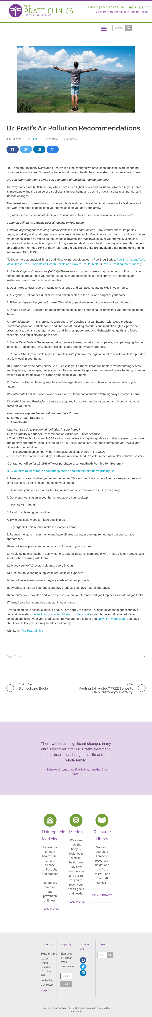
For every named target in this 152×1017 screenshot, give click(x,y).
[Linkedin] (83, 973)
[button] (104, 28)
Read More (50, 908)
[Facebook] (83, 960)
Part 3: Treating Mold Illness (121, 264)
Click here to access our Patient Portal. (122, 12)
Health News (51, 138)
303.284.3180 (49, 953)
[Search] (128, 28)
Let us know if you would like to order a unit (60, 614)
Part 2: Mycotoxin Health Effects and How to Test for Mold (61, 264)
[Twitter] (83, 966)
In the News (70, 138)
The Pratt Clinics (32, 630)
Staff (34, 138)
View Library (102, 895)
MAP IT (45, 990)
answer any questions (112, 618)
